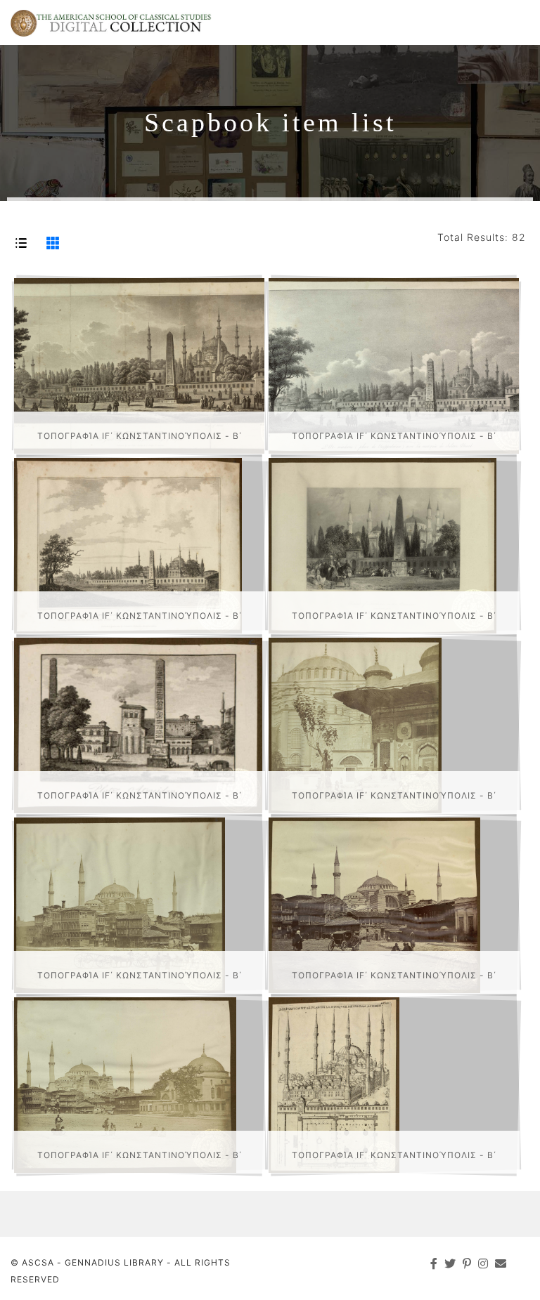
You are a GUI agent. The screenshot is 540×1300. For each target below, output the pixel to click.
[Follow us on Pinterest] (467, 1263)
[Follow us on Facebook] (434, 1263)
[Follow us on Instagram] (483, 1263)
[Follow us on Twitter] (450, 1263)
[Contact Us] (501, 1263)
